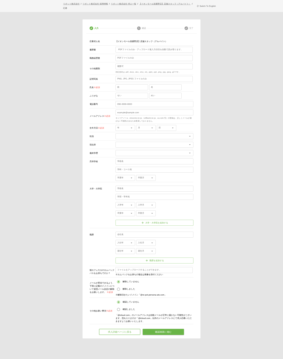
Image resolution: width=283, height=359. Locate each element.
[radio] (154, 282)
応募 (65, 8)
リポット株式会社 (71, 4)
